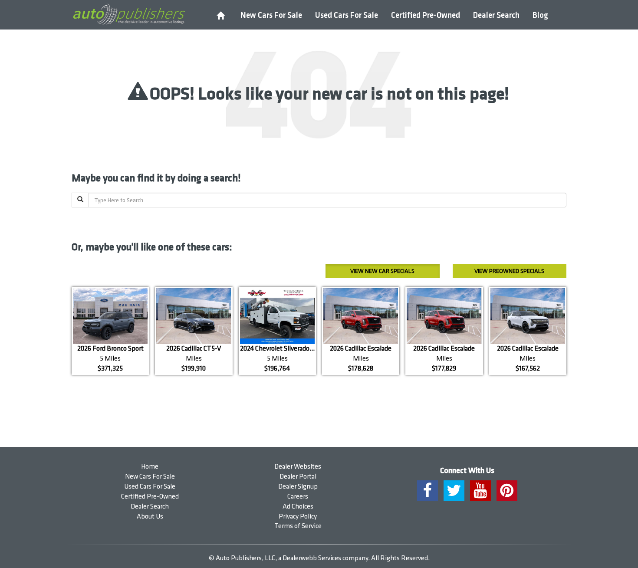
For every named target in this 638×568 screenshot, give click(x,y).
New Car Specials (382, 271)
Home (149, 467)
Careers (297, 496)
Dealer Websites (297, 467)
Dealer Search (496, 15)
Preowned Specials (509, 271)
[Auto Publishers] (129, 14)
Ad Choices (298, 506)
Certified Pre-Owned (425, 15)
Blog (540, 15)
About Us (150, 516)
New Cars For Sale (271, 15)
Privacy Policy (298, 516)
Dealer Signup (298, 487)
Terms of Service (298, 526)
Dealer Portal (298, 477)
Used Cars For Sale (346, 15)
